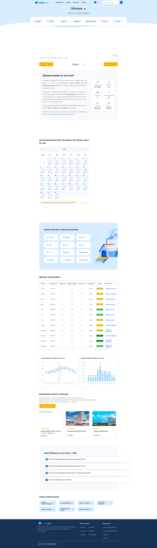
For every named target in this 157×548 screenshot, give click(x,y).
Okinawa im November (109, 340)
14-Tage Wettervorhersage (46, 503)
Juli (110, 64)
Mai (47, 64)
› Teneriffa (91, 527)
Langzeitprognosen (91, 21)
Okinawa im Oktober (111, 335)
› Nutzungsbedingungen (109, 527)
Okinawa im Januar (111, 288)
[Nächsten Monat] (86, 149)
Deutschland (59, 2)
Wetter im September (102, 503)
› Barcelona (83, 527)
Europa (84, 2)
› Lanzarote (83, 531)
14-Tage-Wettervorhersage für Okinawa (62, 114)
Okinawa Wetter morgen (65, 509)
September (77, 21)
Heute (104, 21)
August (64, 21)
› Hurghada (83, 534)
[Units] (96, 2)
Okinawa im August (111, 325)
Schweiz (68, 2)
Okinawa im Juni (110, 314)
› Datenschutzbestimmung (110, 531)
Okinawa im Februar (111, 294)
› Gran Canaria (92, 534)
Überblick (38, 21)
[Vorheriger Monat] (42, 149)
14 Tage (51, 21)
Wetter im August (84, 503)
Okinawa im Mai (110, 309)
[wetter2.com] (41, 2)
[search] (121, 2)
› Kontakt (105, 538)
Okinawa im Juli (110, 320)
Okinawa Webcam (46, 509)
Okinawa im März (110, 299)
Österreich (76, 2)
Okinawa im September (109, 330)
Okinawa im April (110, 304)
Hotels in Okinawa (47, 406)
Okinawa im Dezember (109, 346)
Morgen (118, 21)
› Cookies (105, 534)
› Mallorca (91, 531)
